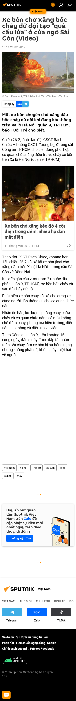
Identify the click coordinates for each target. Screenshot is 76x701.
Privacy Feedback (42, 648)
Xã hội (23, 467)
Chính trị (43, 601)
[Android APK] (15, 660)
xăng (62, 467)
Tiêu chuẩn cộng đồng (30, 643)
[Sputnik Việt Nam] (12, 6)
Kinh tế (59, 601)
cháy (19, 475)
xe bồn (8, 475)
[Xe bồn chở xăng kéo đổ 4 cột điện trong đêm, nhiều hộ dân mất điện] (38, 193)
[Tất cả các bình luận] (6, 695)
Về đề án (8, 637)
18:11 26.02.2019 (13, 47)
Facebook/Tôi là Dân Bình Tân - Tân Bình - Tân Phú (40, 96)
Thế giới (26, 601)
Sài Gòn (50, 467)
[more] (69, 245)
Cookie (51, 643)
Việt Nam (9, 467)
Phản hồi (8, 643)
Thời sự (36, 467)
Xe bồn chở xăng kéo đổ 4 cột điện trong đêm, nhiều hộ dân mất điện (35, 231)
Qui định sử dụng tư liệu (32, 637)
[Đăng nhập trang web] (61, 4)
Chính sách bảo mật (15, 648)
